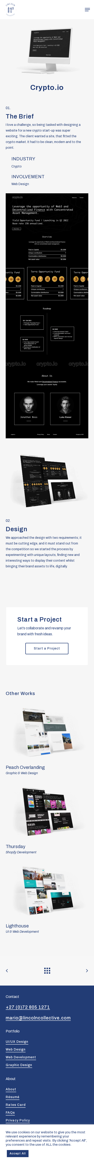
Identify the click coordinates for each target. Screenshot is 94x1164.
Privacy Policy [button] (18, 1120)
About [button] (11, 1089)
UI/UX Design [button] (17, 1041)
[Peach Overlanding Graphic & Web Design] (47, 740)
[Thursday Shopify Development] (47, 819)
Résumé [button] (12, 1097)
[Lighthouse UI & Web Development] (47, 898)
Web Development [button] (21, 1057)
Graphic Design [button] (19, 1065)
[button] (87, 9)
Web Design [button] (16, 1049)
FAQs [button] (10, 1112)
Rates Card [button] (16, 1105)
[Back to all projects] (47, 969)
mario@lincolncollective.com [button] (38, 1018)
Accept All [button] (18, 1153)
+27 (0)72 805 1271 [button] (28, 1007)
